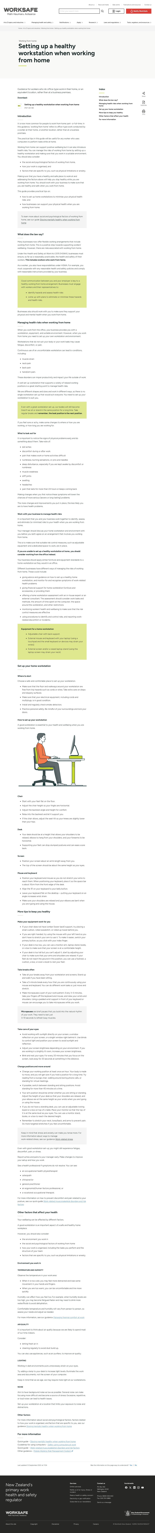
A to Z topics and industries (31, 28)
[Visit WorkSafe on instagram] (138, 1488)
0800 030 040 (107, 1496)
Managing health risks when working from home (116, 105)
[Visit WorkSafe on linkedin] (134, 1488)
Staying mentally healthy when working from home (49, 1426)
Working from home (47, 28)
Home (20, 28)
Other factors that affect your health (113, 116)
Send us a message (104, 1502)
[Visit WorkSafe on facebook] (126, 1488)
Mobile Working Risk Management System (53, 1451)
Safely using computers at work (62, 1444)
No (136, 1465)
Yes (131, 1465)
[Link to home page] (21, 14)
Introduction (104, 97)
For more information (107, 119)
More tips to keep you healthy (111, 113)
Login (118, 11)
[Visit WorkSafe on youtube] (142, 1488)
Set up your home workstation (111, 109)
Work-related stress (64, 1139)
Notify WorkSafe (141, 11)
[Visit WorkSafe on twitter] (130, 1488)
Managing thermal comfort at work (68, 1317)
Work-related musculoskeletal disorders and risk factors (55, 1448)
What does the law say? (108, 100)
